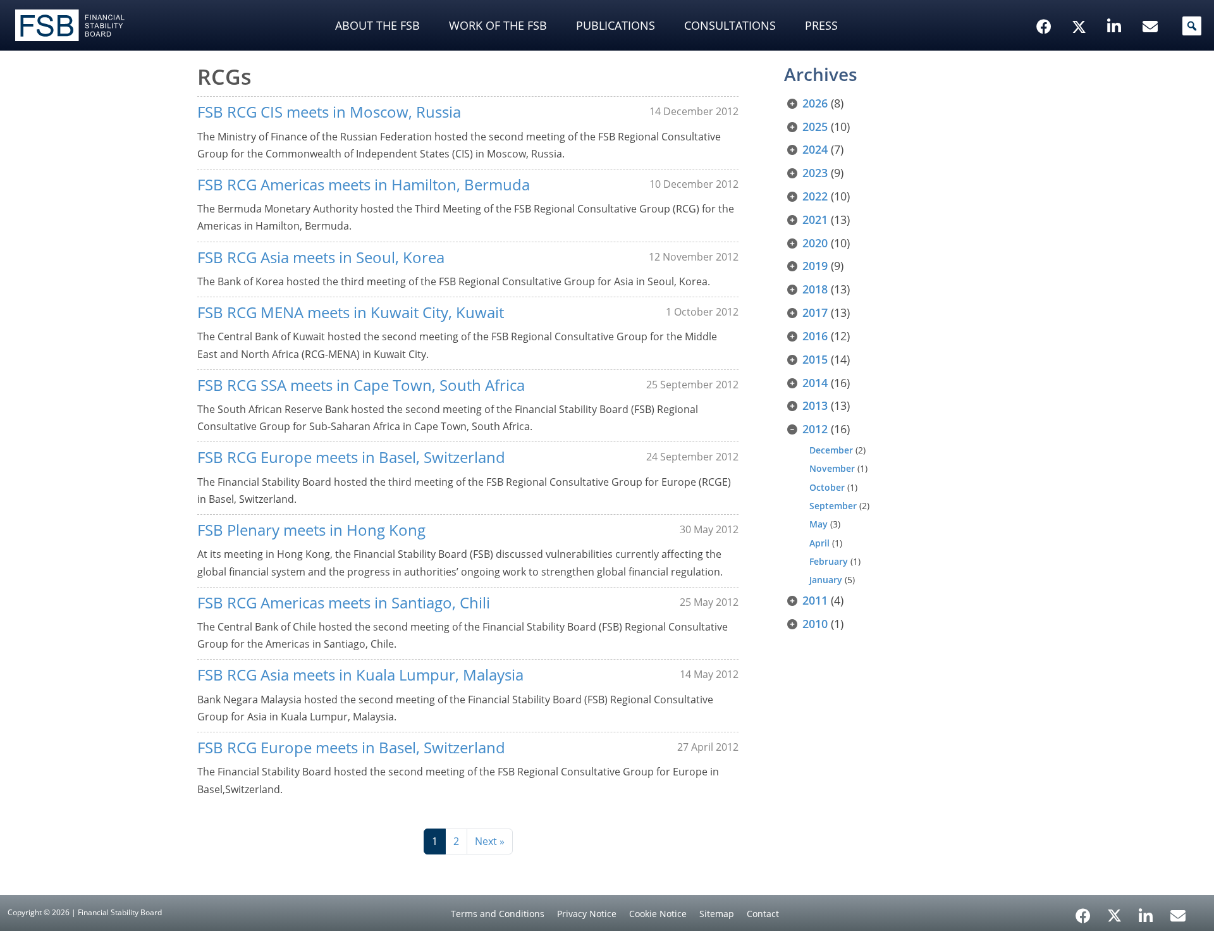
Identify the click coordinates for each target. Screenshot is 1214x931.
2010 (815, 623)
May (818, 524)
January (825, 580)
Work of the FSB (498, 25)
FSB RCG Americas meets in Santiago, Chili (343, 602)
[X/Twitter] (1081, 7)
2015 (815, 359)
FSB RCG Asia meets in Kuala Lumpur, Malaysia (360, 674)
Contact (763, 914)
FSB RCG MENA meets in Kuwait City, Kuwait (350, 312)
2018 (815, 289)
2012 (815, 428)
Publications (615, 25)
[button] (1191, 25)
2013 (815, 405)
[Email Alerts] (1178, 914)
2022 (815, 196)
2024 (815, 149)
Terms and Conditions (497, 914)
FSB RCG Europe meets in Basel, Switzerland (351, 457)
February (828, 561)
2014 (815, 382)
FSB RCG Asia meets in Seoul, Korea (321, 257)
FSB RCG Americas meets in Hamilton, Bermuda (363, 184)
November (832, 468)
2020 (815, 242)
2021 (815, 219)
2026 (815, 103)
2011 (815, 600)
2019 (815, 265)
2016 (815, 335)
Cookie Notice (658, 914)
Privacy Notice (586, 914)
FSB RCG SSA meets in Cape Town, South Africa (361, 384)
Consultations (730, 25)
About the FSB (377, 25)
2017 (815, 312)
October (827, 487)
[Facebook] (1083, 911)
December (831, 450)
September (833, 506)
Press (821, 25)
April (819, 543)
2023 (815, 172)
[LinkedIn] (1146, 911)
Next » (490, 841)
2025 (815, 126)
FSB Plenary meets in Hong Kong (311, 529)
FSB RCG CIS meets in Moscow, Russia (329, 111)
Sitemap (716, 914)
